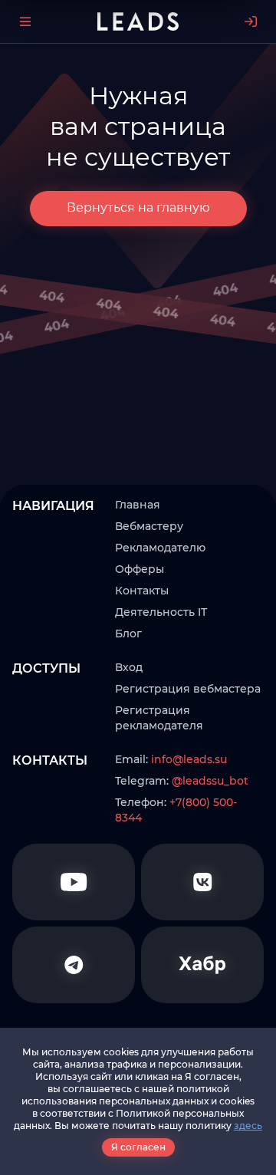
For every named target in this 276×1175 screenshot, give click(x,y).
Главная (137, 505)
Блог (128, 633)
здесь (248, 1125)
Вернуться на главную (138, 207)
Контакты (142, 590)
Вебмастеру (149, 526)
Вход (129, 667)
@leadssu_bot (210, 781)
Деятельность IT (161, 612)
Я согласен (138, 1147)
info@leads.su (189, 759)
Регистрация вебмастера (188, 689)
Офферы (139, 569)
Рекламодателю (160, 548)
